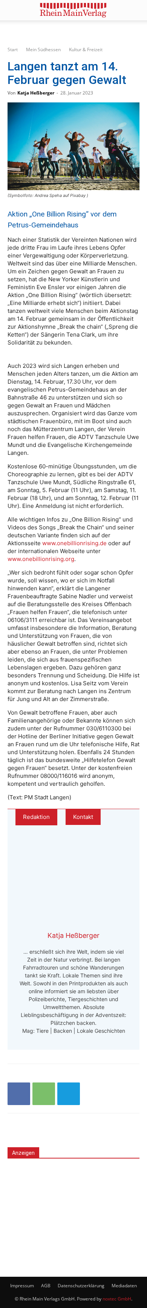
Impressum (22, 1285)
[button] (13, 10)
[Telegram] (68, 1093)
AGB (46, 1285)
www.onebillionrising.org (41, 559)
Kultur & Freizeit (86, 49)
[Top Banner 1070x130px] (73, 31)
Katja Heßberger (35, 93)
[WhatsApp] (43, 1093)
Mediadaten (124, 1285)
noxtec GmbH (117, 1299)
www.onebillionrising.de (75, 543)
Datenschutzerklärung (81, 1285)
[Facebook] (19, 1093)
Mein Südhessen (43, 49)
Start (13, 49)
